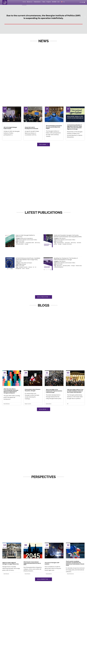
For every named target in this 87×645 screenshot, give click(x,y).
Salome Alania (48, 403)
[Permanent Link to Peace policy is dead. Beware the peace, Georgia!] (33, 378)
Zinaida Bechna (49, 573)
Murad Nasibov (27, 573)
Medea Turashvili (28, 403)
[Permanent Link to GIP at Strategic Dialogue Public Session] (11, 114)
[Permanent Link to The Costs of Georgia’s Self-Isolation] (54, 550)
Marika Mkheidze (7, 403)
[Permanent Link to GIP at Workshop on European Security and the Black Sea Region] (54, 114)
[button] (2, 17)
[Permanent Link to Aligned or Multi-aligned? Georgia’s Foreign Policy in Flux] (11, 550)
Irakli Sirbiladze (6, 573)
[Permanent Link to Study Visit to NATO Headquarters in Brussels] (33, 114)
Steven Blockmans (70, 573)
